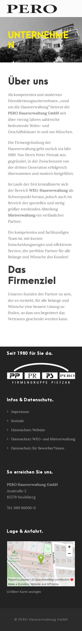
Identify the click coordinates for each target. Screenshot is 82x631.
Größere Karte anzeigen (24, 592)
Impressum (20, 412)
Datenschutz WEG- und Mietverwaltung (43, 439)
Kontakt (17, 421)
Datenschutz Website (28, 430)
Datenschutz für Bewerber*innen (37, 448)
